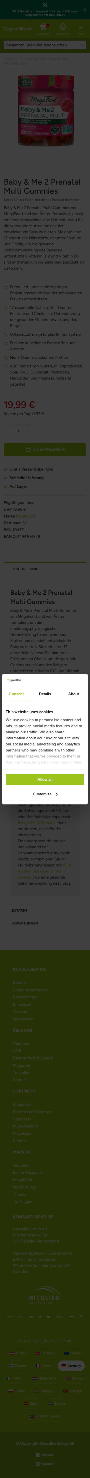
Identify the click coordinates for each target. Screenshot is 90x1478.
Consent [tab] (16, 694)
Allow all (45, 779)
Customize (42, 794)
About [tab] (73, 694)
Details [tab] (45, 694)
